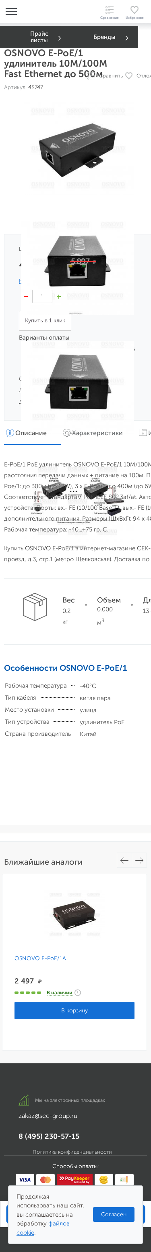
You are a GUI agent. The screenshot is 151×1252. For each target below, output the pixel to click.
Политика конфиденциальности (72, 1152)
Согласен (113, 1214)
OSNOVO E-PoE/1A (40, 958)
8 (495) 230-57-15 (49, 1136)
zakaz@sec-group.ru (48, 1116)
